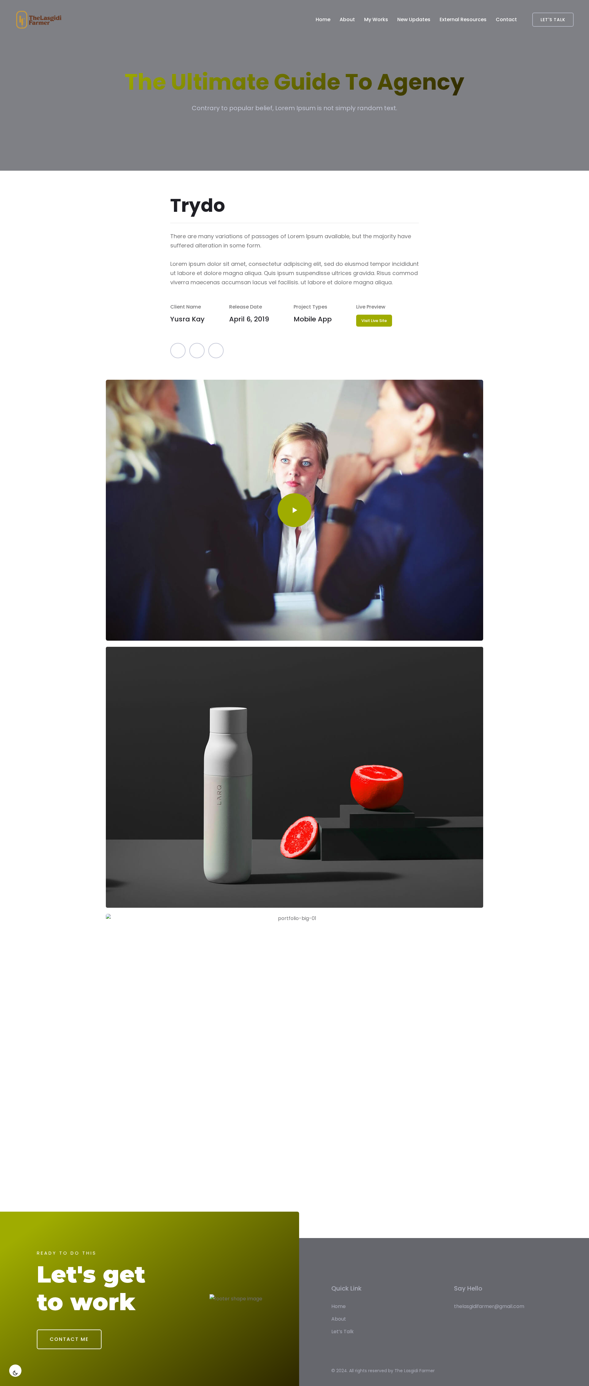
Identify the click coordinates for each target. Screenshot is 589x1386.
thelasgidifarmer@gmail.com (489, 1306)
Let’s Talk (342, 1331)
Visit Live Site (374, 321)
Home (323, 19)
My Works (376, 19)
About (347, 19)
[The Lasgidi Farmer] (38, 20)
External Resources (463, 19)
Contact (506, 19)
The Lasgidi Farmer (415, 1371)
